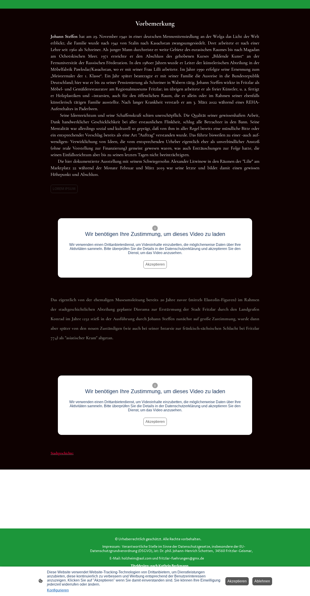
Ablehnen (262, 581)
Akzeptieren (155, 264)
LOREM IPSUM (64, 189)
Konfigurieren (58, 590)
